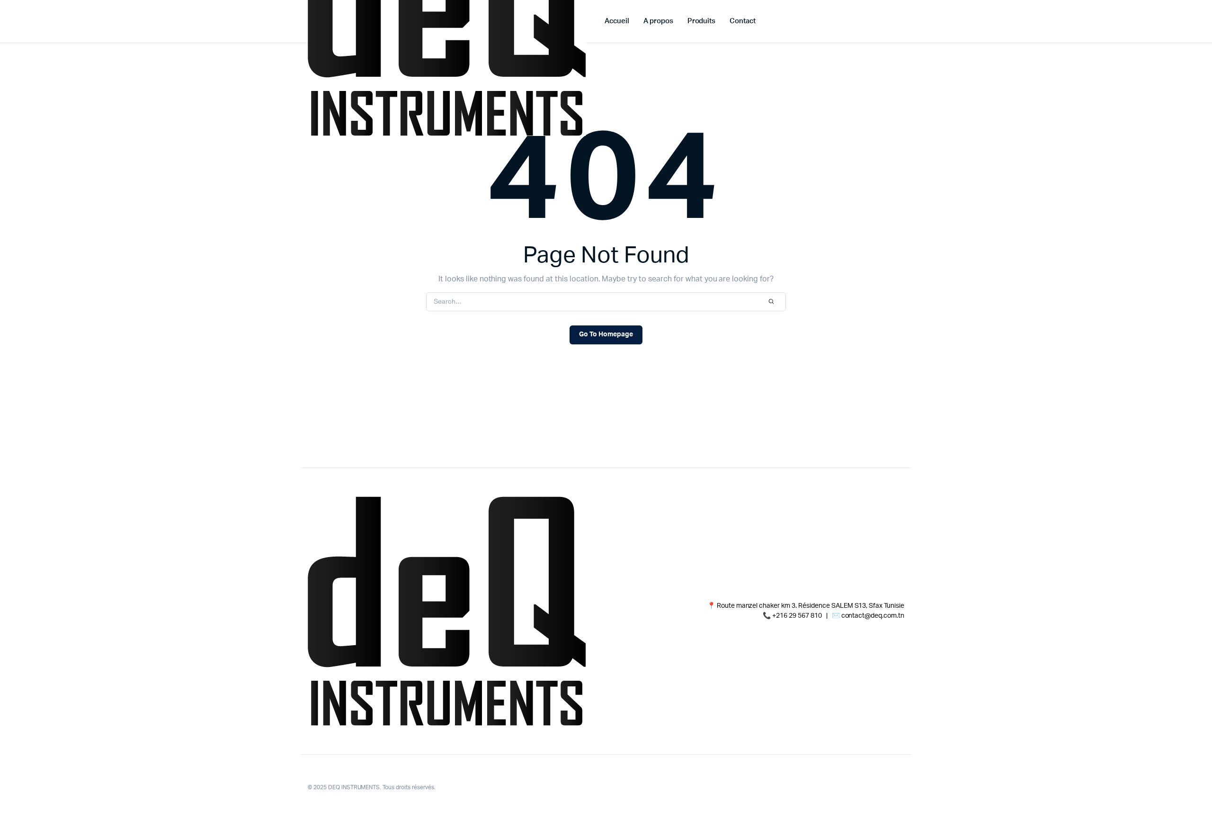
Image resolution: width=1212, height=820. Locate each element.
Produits (701, 21)
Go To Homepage (606, 334)
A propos (658, 21)
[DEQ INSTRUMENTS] (447, 611)
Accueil (617, 21)
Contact (743, 21)
